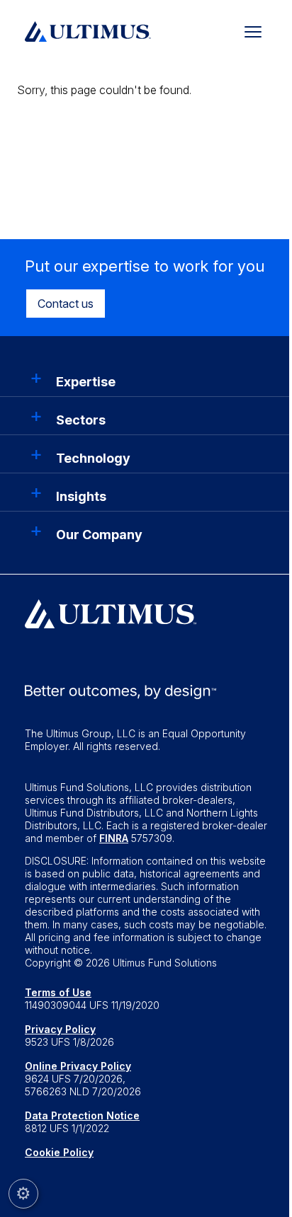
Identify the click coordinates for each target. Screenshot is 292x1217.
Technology (93, 458)
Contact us (66, 303)
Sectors (81, 420)
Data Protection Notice (82, 1115)
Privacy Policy (60, 1029)
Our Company (99, 534)
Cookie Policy (59, 1152)
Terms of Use (58, 992)
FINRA (113, 838)
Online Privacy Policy (78, 1066)
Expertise (86, 381)
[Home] (88, 30)
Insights (81, 496)
